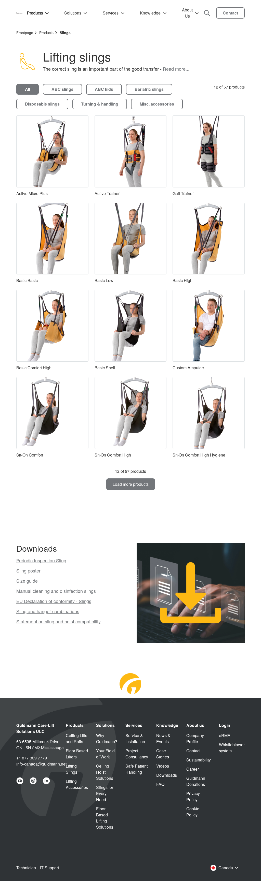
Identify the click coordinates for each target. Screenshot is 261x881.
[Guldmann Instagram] (33, 780)
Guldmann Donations (195, 781)
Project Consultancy (136, 754)
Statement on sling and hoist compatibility (58, 621)
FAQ (160, 784)
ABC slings (62, 89)
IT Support (49, 868)
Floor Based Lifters (77, 754)
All (27, 89)
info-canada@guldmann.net (41, 764)
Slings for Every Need (104, 793)
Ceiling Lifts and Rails (76, 738)
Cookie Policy (192, 812)
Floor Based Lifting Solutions (104, 818)
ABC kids (104, 89)
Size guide (27, 580)
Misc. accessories (157, 104)
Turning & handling (99, 104)
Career (192, 769)
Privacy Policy (193, 796)
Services (111, 13)
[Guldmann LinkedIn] (46, 780)
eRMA (224, 735)
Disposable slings (42, 104)
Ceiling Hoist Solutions (104, 772)
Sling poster (29, 570)
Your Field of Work (105, 754)
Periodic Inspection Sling (41, 560)
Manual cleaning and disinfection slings (56, 591)
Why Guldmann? (106, 738)
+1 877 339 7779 (31, 758)
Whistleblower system (232, 748)
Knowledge (150, 13)
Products (35, 13)
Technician (26, 868)
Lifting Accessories (77, 784)
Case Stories (162, 754)
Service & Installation (135, 738)
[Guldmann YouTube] (19, 780)
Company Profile (195, 738)
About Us (187, 13)
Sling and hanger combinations (47, 611)
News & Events (163, 738)
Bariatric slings (149, 89)
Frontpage (24, 32)
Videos (162, 766)
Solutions (72, 13)
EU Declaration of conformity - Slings (53, 601)
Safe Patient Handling (136, 769)
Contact (230, 13)
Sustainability (198, 760)
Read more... (176, 68)
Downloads (166, 775)
